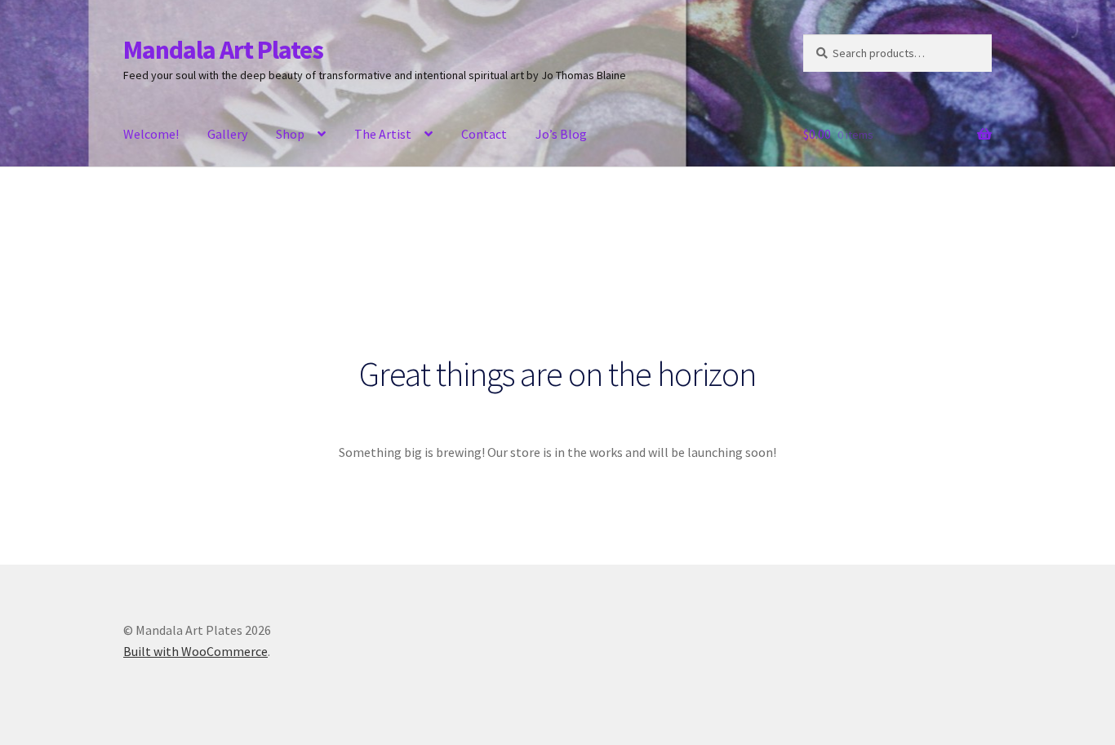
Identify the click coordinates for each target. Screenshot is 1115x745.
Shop (290, 134)
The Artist (382, 134)
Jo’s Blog (561, 134)
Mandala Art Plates (223, 49)
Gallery (227, 134)
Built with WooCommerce (195, 651)
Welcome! (151, 134)
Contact (484, 134)
